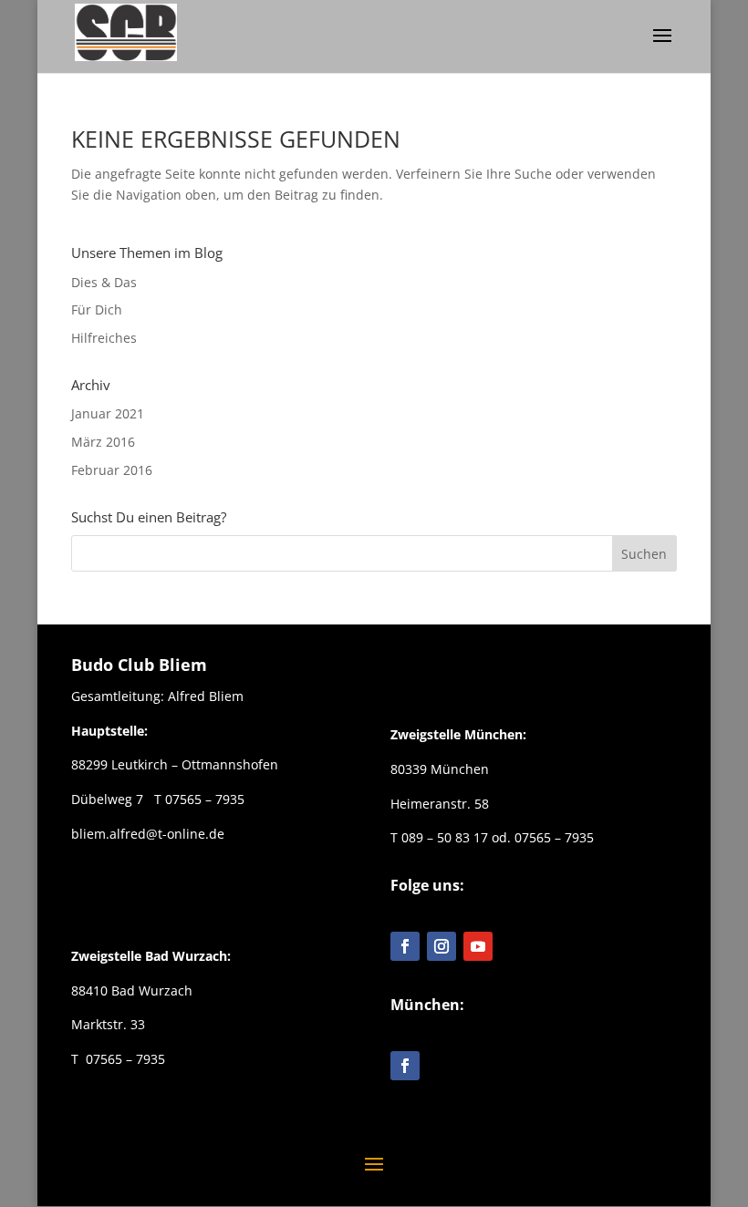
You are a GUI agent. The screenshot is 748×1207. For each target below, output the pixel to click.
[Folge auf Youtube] (478, 946)
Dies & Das (104, 282)
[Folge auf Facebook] (405, 946)
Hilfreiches (104, 337)
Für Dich (96, 309)
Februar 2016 (111, 470)
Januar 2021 (107, 413)
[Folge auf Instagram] (441, 946)
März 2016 (103, 441)
